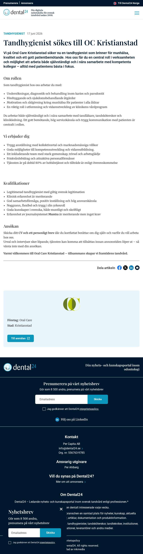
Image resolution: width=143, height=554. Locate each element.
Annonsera (27, 3)
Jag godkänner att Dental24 (73, 409)
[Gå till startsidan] (19, 367)
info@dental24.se (69, 448)
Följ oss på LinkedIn (74, 419)
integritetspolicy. (89, 409)
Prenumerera (10, 3)
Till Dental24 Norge (129, 3)
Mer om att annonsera (69, 481)
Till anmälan (18, 338)
